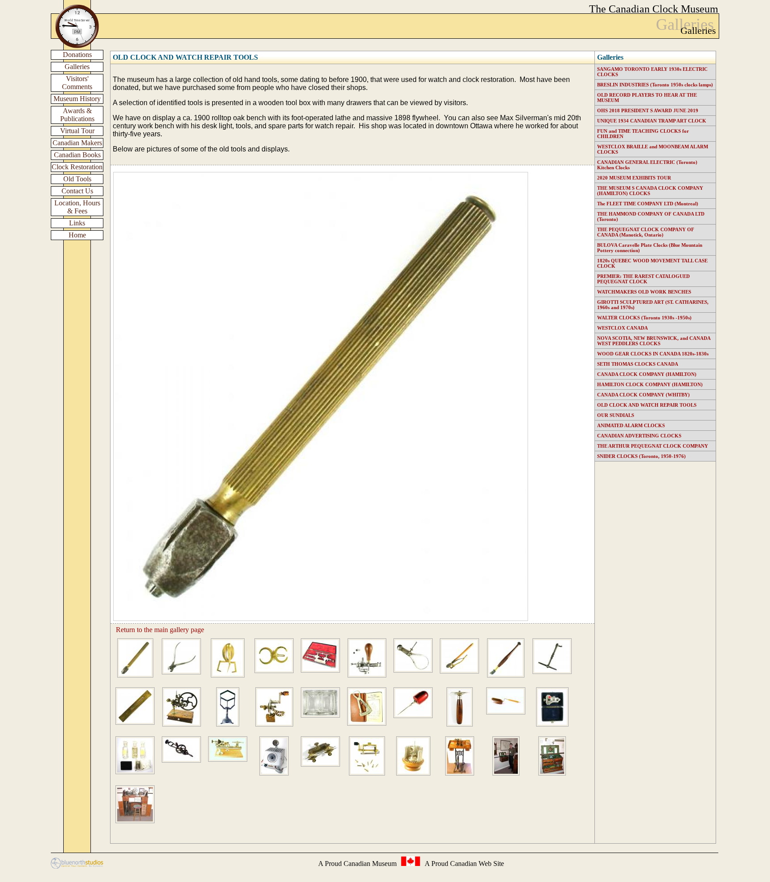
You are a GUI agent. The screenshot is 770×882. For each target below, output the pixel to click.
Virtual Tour (77, 131)
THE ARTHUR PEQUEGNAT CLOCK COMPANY (652, 446)
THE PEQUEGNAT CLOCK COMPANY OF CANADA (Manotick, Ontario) (645, 232)
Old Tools (77, 179)
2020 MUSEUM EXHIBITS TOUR (634, 177)
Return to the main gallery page (160, 629)
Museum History (77, 98)
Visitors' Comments (77, 82)
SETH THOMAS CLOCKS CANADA (637, 364)
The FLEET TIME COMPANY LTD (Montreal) (647, 203)
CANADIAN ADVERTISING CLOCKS (639, 435)
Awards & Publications (77, 114)
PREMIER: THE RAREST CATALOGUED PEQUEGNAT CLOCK (643, 279)
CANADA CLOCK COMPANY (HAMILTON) (646, 374)
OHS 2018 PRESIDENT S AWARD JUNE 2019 (647, 110)
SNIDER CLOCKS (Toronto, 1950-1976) (641, 456)
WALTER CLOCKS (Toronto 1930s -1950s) (644, 317)
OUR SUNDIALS (615, 415)
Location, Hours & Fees (77, 207)
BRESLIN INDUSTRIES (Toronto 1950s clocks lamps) (655, 84)
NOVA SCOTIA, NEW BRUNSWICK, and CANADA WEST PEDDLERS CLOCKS (653, 340)
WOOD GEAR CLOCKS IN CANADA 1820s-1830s (653, 353)
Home (77, 235)
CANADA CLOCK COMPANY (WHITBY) (643, 394)
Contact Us (77, 191)
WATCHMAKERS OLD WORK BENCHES (644, 291)
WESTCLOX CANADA (622, 328)
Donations (77, 54)
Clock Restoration (77, 167)
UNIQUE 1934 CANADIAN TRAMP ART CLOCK (651, 120)
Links (77, 223)
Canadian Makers (77, 143)
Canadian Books (77, 155)
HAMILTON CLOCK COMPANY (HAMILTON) (650, 384)
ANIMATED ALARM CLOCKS (631, 425)
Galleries (77, 66)
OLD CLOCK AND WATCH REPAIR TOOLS (185, 57)
